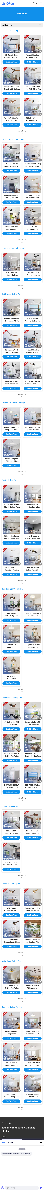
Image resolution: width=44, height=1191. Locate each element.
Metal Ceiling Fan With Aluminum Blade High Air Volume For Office (32, 987)
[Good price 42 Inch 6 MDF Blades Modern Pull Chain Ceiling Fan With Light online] (11, 820)
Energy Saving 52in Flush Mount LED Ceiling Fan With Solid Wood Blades (32, 909)
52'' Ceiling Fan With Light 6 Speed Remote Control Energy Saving (11, 723)
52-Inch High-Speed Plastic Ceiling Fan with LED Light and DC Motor (11, 537)
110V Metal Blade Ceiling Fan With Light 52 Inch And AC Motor (11, 987)
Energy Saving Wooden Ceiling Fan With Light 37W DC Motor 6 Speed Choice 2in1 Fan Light (33, 320)
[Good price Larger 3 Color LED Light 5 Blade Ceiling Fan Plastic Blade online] (32, 711)
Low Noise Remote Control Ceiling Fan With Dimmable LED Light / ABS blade (32, 755)
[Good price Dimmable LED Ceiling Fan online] (22, 242)
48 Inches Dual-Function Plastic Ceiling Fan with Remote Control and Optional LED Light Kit (11, 569)
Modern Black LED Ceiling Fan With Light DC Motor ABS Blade (11, 755)
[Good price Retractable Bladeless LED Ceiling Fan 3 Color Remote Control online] (11, 634)
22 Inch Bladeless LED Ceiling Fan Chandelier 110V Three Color (11, 614)
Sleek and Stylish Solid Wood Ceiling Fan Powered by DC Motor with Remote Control (11, 383)
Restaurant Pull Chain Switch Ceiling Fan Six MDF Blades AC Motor (11, 863)
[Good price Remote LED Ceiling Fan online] (22, 133)
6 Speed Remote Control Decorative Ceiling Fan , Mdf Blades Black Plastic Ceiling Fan (11, 165)
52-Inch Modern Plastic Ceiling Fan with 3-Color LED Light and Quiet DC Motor (32, 537)
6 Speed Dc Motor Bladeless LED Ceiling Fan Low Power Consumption (33, 646)
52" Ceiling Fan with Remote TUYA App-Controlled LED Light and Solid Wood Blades (32, 383)
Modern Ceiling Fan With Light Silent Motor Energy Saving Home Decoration (11, 196)
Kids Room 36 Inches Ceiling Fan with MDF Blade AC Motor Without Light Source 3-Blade (11, 1095)
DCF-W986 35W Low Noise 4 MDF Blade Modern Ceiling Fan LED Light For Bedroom (33, 786)
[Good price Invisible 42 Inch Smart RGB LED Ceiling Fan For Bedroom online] (32, 1020)
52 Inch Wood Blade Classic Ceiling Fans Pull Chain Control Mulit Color (33, 832)
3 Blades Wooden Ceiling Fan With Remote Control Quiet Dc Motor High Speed (32, 119)
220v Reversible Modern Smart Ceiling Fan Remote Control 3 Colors (32, 274)
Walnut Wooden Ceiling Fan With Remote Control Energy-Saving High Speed (32, 56)
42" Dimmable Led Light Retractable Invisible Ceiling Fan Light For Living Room (32, 428)
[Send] (41, 1187)
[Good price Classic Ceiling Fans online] (22, 878)
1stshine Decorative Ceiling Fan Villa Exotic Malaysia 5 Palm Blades (32, 941)
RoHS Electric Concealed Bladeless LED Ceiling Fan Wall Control (11, 677)
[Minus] (41, 1142)
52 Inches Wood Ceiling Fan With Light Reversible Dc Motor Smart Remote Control (11, 351)
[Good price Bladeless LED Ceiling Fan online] (22, 692)
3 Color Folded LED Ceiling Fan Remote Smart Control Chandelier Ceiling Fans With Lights (11, 428)
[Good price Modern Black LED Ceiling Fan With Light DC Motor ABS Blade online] (11, 743)
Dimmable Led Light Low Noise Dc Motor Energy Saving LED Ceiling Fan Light (32, 196)
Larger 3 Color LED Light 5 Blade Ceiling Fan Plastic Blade (33, 723)
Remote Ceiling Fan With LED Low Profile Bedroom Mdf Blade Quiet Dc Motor (11, 119)
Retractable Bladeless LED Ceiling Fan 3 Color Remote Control (11, 646)
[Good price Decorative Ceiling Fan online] (22, 955)
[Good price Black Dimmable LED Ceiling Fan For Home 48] (11, 216)
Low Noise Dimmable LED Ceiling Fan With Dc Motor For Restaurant (32, 228)
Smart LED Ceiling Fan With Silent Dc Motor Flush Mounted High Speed (32, 88)
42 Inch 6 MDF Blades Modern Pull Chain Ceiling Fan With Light (11, 832)
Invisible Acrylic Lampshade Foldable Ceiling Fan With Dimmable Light (11, 1033)
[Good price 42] (32, 416)
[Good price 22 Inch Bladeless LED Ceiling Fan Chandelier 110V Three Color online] (11, 602)
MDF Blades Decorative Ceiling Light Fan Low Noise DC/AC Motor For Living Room (11, 909)
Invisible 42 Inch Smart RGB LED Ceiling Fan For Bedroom (32, 1033)
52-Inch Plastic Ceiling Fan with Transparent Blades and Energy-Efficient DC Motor (33, 506)
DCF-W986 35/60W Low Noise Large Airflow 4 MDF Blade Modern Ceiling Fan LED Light (11, 786)
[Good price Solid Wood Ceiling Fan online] (22, 397)
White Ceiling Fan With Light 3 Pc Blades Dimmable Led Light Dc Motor (11, 460)
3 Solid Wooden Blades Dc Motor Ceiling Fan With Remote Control (32, 351)
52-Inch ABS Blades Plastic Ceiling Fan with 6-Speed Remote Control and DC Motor (11, 506)
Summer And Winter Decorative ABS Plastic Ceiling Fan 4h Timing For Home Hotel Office (11, 320)
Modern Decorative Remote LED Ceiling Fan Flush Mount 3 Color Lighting (11, 88)
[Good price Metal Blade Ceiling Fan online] (22, 1001)
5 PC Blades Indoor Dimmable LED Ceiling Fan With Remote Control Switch (32, 1095)
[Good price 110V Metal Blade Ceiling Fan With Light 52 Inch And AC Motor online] (11, 975)
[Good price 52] (32, 370)
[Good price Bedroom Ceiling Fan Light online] (22, 1110)
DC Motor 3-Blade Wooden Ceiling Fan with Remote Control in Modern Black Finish (11, 56)
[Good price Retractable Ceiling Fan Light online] (22, 474)
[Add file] (2, 1187)
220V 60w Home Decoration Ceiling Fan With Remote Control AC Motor (11, 941)
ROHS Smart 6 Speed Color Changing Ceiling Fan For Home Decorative (11, 274)
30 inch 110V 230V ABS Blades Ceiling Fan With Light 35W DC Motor (32, 1064)
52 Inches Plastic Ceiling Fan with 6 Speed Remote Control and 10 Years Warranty (32, 569)
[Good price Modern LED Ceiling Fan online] (22, 800)
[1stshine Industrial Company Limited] (8, 3)
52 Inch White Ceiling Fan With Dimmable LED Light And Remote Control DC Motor (32, 165)
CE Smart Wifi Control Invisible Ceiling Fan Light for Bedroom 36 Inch (11, 1064)
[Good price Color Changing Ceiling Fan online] (22, 288)
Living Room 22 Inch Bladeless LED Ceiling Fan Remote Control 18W (33, 614)
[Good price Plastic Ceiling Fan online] (22, 583)
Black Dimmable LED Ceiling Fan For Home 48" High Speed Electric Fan (11, 228)
